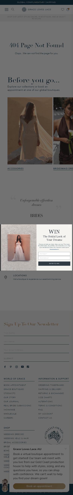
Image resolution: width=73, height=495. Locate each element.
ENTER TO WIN (54, 263)
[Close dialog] (70, 226)
